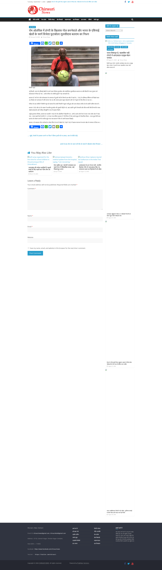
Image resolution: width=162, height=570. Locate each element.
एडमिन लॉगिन (76, 534)
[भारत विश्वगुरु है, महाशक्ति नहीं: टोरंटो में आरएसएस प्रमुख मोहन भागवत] (119, 41)
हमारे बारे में (75, 528)
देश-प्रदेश (43, 19)
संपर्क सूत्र (96, 19)
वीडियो (90, 19)
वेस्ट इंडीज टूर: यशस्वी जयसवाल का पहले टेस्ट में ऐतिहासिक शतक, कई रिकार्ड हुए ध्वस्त (65, 167)
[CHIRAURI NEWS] (30, 19)
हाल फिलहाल (76, 19)
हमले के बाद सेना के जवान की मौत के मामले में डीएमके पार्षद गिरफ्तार (81, 144)
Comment (32, 189)
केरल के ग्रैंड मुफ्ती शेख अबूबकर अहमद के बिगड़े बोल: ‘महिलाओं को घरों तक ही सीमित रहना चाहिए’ (74, 2)
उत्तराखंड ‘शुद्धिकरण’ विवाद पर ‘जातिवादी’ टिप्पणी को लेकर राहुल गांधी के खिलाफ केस (119, 215)
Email (30, 227)
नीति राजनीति (36, 19)
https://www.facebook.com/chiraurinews (47, 549)
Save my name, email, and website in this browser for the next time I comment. (58, 248)
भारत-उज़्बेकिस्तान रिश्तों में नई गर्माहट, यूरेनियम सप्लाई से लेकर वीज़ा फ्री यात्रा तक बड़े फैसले (119, 511)
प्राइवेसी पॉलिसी (76, 540)
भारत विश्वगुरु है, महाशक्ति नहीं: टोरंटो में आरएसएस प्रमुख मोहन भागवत (118, 55)
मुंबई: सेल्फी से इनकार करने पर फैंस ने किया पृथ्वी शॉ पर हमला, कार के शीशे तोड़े (53, 135)
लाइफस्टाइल (68, 19)
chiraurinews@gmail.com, (41, 533)
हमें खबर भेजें (76, 531)
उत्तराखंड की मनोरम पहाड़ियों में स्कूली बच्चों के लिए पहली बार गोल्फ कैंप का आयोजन (39, 169)
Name (30, 216)
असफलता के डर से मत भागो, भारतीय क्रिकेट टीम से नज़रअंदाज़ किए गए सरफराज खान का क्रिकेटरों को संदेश (90, 167)
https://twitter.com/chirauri (45, 554)
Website (30, 237)
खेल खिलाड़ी (60, 19)
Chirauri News (46, 37)
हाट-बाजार (83, 19)
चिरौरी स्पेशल (51, 19)
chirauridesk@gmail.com (58, 533)
